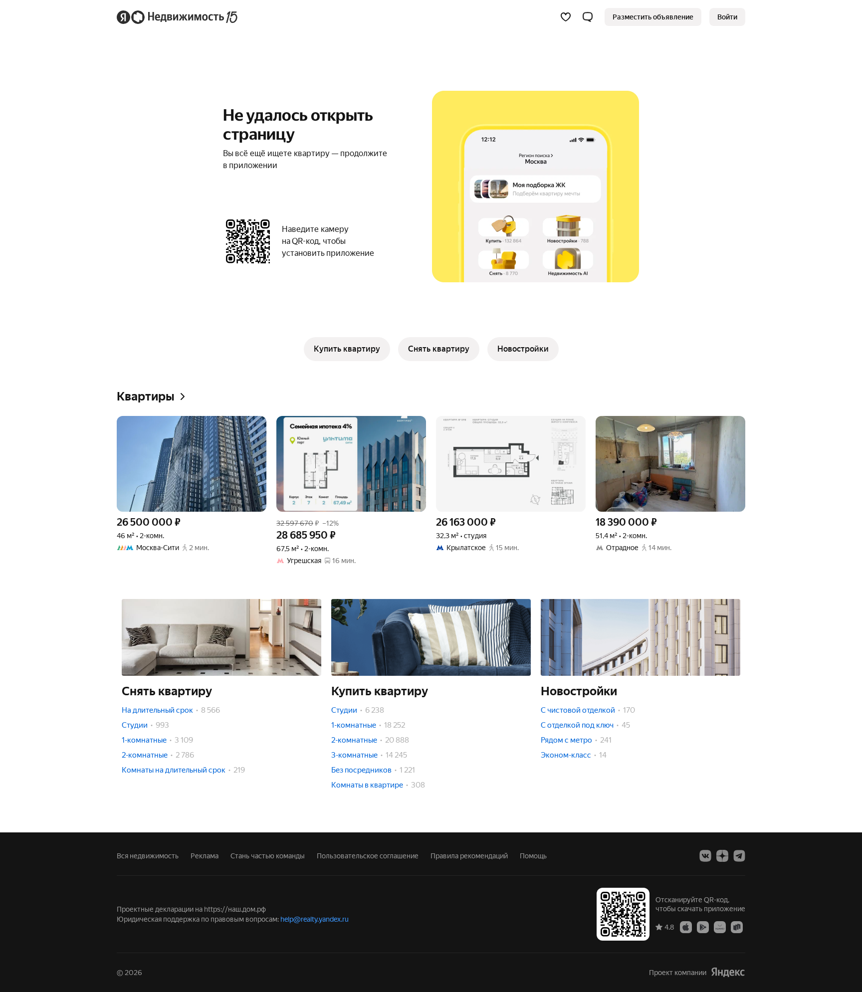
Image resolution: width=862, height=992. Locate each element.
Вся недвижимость (148, 856)
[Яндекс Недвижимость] (178, 17)
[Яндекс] (727, 972)
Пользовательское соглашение (368, 856)
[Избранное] (566, 17)
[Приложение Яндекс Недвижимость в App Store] (686, 927)
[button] (588, 17)
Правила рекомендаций (469, 856)
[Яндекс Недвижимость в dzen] (722, 856)
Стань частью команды (267, 856)
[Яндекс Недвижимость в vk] (705, 856)
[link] (727, 17)
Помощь (533, 856)
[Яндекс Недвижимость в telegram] (739, 856)
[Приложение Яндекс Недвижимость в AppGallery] (720, 927)
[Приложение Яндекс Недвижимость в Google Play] (703, 927)
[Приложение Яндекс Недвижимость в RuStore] (737, 927)
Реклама (204, 856)
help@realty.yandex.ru (314, 919)
